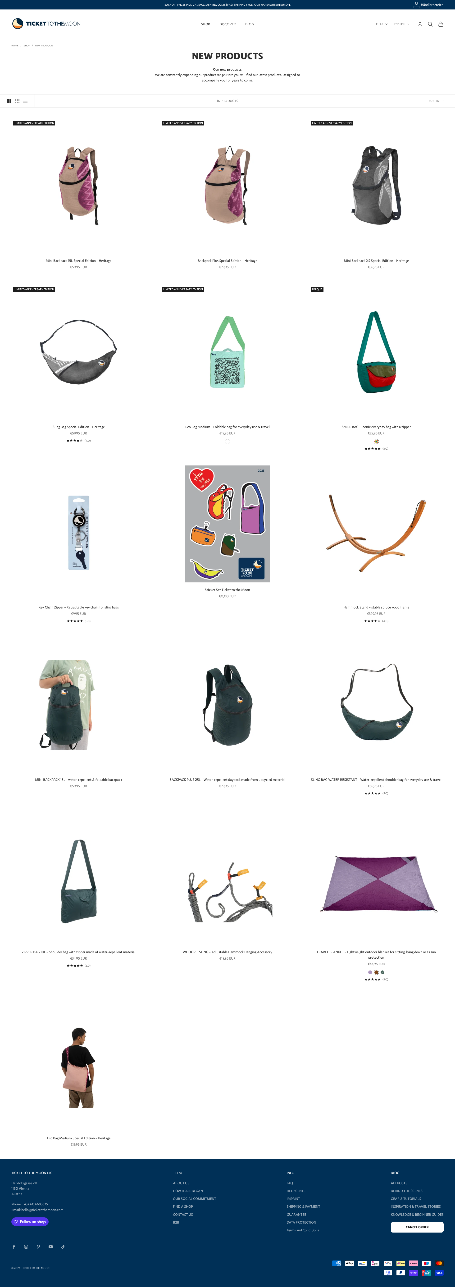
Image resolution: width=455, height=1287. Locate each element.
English (399, 24)
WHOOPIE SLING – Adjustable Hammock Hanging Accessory (227, 952)
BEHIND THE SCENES (407, 1191)
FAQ (290, 1183)
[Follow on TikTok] (63, 1246)
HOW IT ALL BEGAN (188, 1191)
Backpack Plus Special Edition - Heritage (227, 261)
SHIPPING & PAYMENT (303, 1206)
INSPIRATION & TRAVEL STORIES (416, 1206)
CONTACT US (183, 1214)
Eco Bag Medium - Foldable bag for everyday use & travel (227, 427)
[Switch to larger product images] (9, 100)
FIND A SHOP (183, 1206)
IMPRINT (293, 1199)
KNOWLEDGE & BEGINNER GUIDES (417, 1214)
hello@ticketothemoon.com (42, 1210)
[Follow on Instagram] (26, 1246)
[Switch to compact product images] (25, 100)
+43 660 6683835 (35, 1204)
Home (14, 45)
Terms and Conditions (303, 1230)
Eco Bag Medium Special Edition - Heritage (78, 1138)
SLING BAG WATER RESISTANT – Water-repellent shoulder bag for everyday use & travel (376, 780)
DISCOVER (227, 24)
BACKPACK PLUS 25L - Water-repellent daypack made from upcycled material (227, 780)
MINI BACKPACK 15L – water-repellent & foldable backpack (78, 780)
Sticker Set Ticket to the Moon (227, 590)
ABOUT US (181, 1183)
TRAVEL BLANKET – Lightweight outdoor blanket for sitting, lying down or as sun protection (376, 955)
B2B (176, 1222)
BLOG (249, 24)
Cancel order (417, 1227)
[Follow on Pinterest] (38, 1246)
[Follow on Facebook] (13, 1246)
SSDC (196, 1268)
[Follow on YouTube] (50, 1246)
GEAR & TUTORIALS (406, 1199)
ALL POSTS (399, 1183)
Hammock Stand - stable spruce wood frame (376, 607)
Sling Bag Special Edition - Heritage (79, 427)
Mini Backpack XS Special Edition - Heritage (376, 261)
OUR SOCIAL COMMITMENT (194, 1199)
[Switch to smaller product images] (17, 100)
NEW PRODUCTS (44, 45)
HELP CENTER (297, 1191)
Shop (26, 45)
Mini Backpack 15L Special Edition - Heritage (78, 261)
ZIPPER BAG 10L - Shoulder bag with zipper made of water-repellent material (79, 952)
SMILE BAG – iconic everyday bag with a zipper (376, 427)
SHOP (205, 24)
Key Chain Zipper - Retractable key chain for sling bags (79, 607)
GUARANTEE (296, 1214)
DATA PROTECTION (301, 1222)
